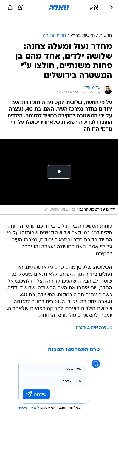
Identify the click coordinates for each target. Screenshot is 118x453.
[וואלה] (59, 7)
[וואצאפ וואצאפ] (21, 7)
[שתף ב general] (10, 7)
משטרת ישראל (100, 328)
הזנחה (81, 328)
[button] (94, 7)
